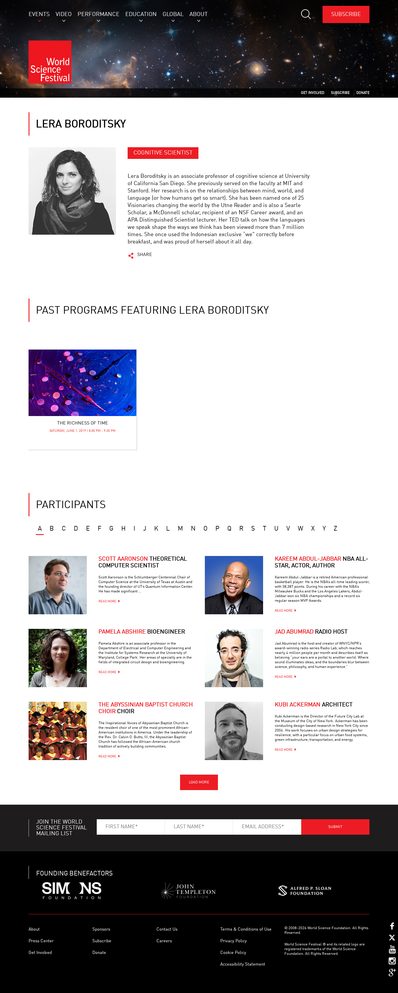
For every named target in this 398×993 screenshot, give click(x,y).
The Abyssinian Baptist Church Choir (145, 708)
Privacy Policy (233, 941)
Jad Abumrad (311, 632)
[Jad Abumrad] (234, 658)
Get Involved (40, 953)
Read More (107, 601)
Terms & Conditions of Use (246, 929)
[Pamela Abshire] (58, 658)
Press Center (41, 941)
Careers (164, 941)
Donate (99, 953)
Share (144, 254)
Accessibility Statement (242, 964)
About (34, 929)
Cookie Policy (233, 953)
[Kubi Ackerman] (234, 731)
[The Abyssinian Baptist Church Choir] (58, 731)
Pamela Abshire (141, 632)
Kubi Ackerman (314, 705)
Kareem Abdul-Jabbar (321, 562)
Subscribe (346, 14)
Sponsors (101, 929)
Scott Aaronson (142, 562)
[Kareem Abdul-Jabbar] (234, 585)
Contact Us (166, 929)
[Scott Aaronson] (58, 585)
